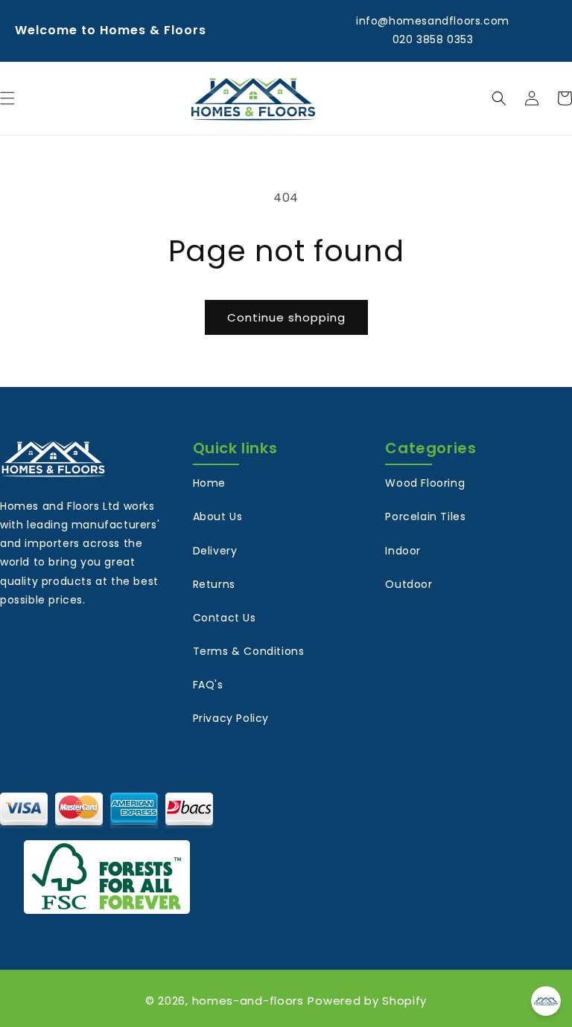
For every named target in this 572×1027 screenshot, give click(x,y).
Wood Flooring (425, 483)
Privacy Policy (231, 718)
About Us (218, 516)
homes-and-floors (248, 1000)
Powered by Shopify (367, 1000)
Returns (214, 584)
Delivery (215, 550)
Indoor (403, 550)
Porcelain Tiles (425, 516)
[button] (499, 98)
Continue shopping (286, 317)
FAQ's (208, 684)
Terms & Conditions (249, 651)
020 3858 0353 (433, 39)
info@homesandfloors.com (432, 20)
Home (209, 483)
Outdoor (408, 584)
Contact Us (224, 617)
